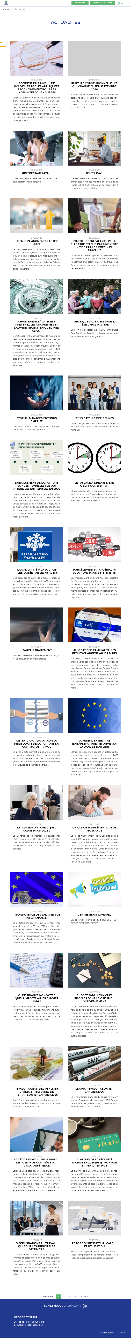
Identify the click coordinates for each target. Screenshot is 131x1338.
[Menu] (128, 3)
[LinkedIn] (118, 3)
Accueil (6, 9)
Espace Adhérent (102, 3)
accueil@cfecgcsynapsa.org (28, 1325)
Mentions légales (106, 1333)
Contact (121, 1333)
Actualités (20, 9)
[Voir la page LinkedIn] (85, 1306)
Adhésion (80, 3)
